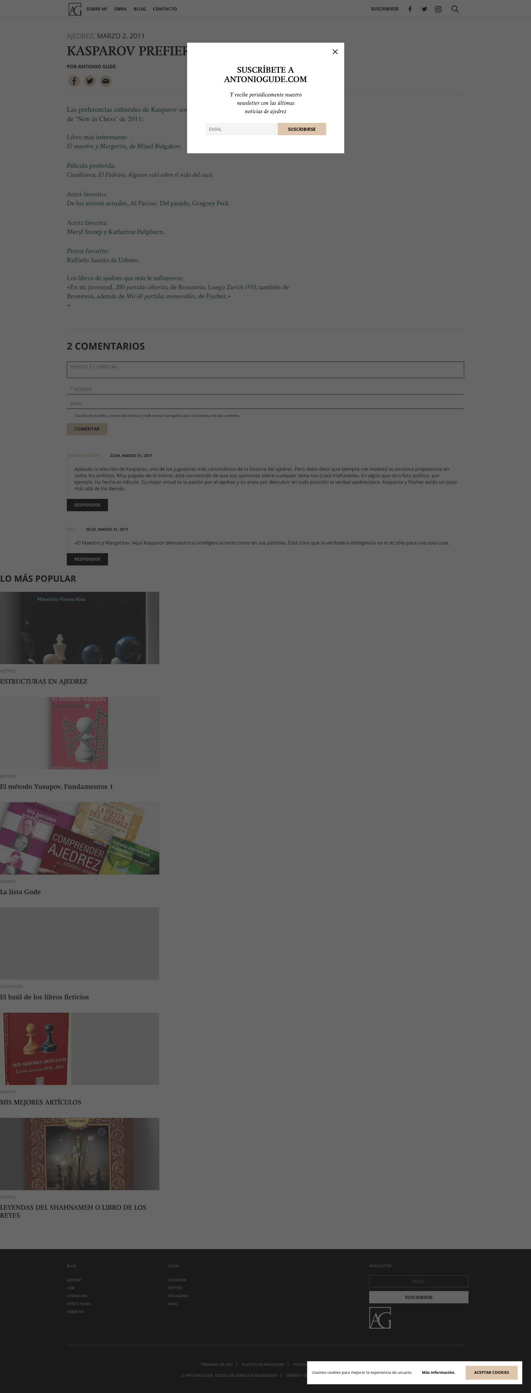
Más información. (439, 1372)
